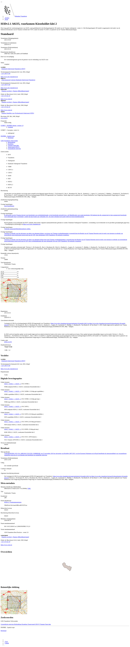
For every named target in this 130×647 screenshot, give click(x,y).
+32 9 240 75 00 (5, 73)
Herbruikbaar (11, 142)
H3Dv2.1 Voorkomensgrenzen (12, 502)
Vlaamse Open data (13, 145)
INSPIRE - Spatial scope (8, 136)
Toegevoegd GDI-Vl (13, 147)
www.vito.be (4, 118)
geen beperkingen (9, 206)
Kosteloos (10, 144)
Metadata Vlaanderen (21, 16)
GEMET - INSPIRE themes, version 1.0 (12, 125)
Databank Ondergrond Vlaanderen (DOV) (13, 69)
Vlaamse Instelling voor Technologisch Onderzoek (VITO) (17, 113)
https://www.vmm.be (6, 99)
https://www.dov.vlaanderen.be (9, 76)
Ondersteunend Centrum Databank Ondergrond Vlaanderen (18, 80)
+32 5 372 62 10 (5, 96)
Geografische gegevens (14, 148)
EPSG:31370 (8, 342)
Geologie (10, 127)
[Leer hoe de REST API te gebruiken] (4, 645)
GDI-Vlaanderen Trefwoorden (9, 140)
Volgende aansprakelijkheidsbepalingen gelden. (17, 229)
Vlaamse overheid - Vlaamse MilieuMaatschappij (15, 91)
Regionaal (10, 137)
